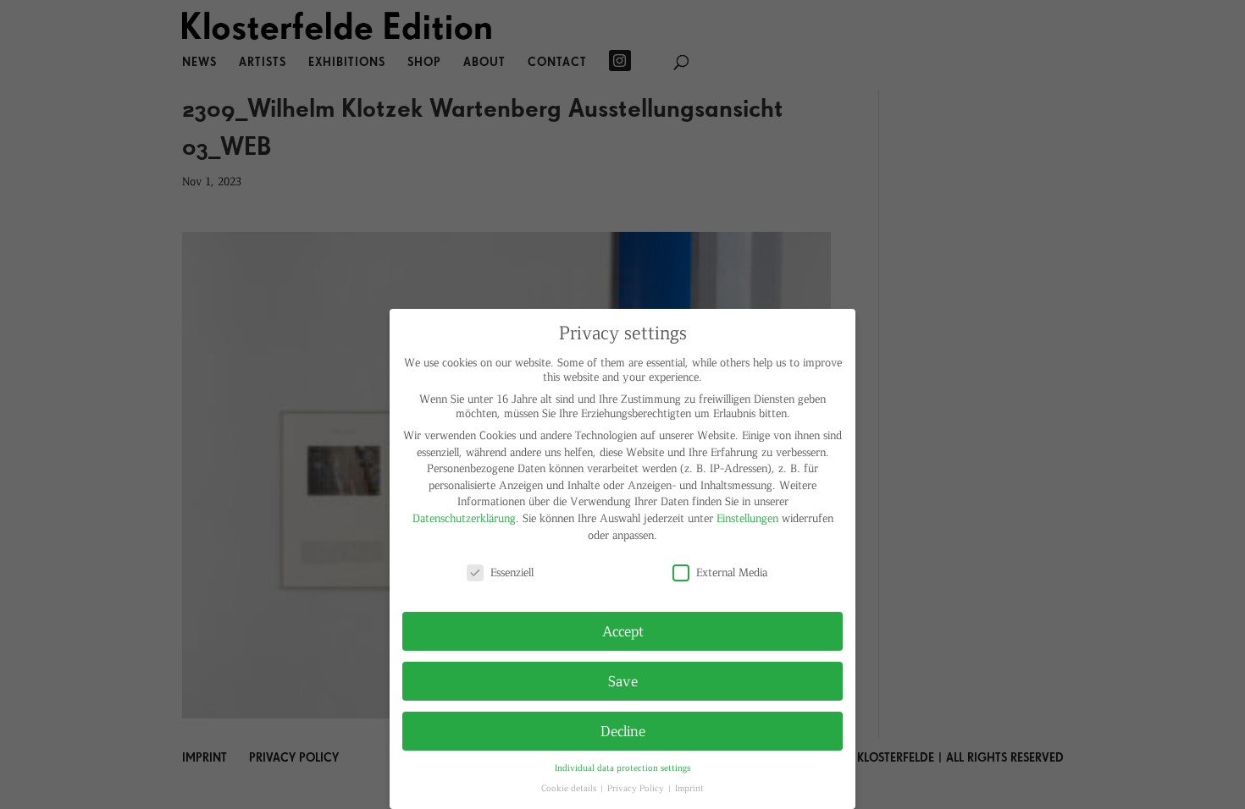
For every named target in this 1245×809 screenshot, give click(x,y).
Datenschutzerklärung (464, 517)
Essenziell (512, 571)
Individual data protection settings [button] (622, 767)
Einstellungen (747, 517)
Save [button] (623, 680)
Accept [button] (623, 630)
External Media (731, 571)
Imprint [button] (689, 787)
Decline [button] (622, 730)
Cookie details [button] (570, 787)
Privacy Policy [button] (637, 787)
